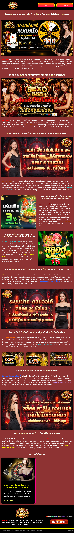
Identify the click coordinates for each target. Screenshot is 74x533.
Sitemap (70, 531)
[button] (31, 5)
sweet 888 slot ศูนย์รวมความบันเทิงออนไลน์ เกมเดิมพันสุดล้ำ (16, 486)
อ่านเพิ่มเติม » (8, 500)
